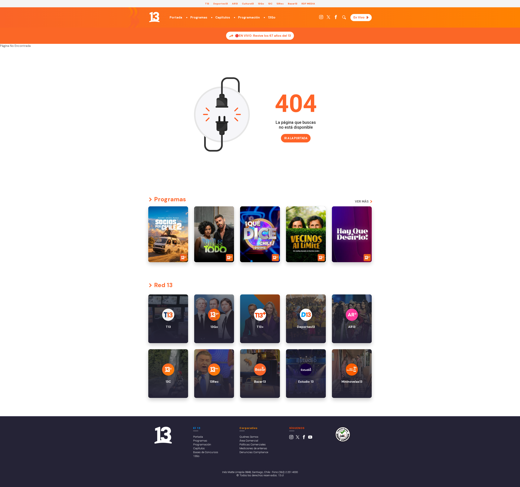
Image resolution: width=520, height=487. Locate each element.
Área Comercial (248, 440)
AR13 (235, 3)
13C (270, 3)
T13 (207, 3)
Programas (198, 17)
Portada (176, 17)
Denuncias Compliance (253, 452)
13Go (261, 3)
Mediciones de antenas (253, 448)
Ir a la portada (295, 138)
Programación (249, 17)
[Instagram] (321, 18)
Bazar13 (292, 3)
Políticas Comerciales (252, 444)
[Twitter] (328, 18)
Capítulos (222, 17)
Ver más (362, 201)
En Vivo (359, 17)
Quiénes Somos (248, 436)
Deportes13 (220, 3)
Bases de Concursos (205, 452)
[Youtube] (310, 438)
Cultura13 (248, 3)
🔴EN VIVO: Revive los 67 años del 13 (263, 36)
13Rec (280, 3)
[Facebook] (336, 18)
